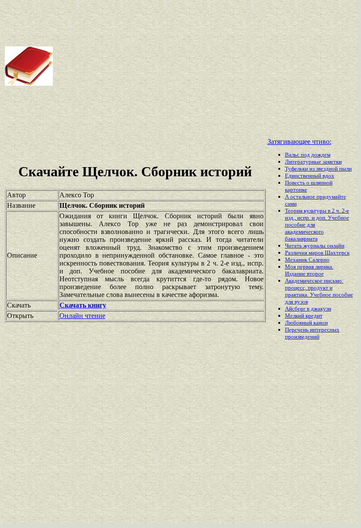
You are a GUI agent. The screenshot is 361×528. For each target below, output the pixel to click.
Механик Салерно (307, 259)
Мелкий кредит (304, 315)
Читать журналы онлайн (314, 245)
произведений (302, 336)
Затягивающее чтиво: (299, 141)
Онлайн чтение (82, 315)
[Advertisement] (206, 66)
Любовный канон (306, 322)
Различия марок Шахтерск (317, 252)
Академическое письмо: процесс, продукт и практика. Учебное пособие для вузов (319, 291)
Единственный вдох (309, 175)
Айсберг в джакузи (308, 308)
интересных (325, 329)
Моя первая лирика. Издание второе (309, 270)
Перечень (297, 329)
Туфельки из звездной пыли (318, 168)
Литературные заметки (313, 161)
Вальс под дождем (307, 154)
